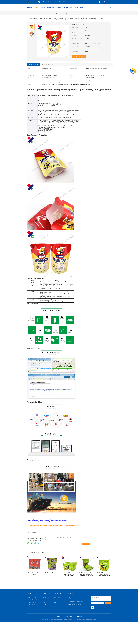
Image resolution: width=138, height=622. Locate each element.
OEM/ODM (56, 599)
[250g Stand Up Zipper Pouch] (51, 563)
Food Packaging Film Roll (32, 604)
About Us (43, 7)
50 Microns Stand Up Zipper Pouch (56, 525)
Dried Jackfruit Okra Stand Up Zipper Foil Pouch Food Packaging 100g (69, 574)
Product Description (47, 64)
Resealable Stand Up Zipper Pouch (72, 525)
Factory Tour (50, 7)
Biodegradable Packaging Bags (33, 599)
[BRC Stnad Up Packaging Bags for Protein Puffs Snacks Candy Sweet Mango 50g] (104, 563)
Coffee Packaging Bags (32, 597)
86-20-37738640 (61, 1)
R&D (55, 602)
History (45, 599)
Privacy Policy (68, 616)
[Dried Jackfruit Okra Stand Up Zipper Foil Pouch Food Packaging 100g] (69, 563)
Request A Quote (78, 7)
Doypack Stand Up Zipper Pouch (34, 573)
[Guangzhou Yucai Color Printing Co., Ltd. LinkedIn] (99, 2)
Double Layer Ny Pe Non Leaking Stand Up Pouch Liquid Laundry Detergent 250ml (71, 13)
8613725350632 (37, 540)
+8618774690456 (39, 538)
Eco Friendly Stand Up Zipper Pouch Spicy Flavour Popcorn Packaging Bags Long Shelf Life (86, 575)
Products (36, 7)
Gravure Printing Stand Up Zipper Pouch (38, 525)
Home (30, 7)
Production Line (57, 597)
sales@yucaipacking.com (47, 1)
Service (44, 602)
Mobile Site (79, 616)
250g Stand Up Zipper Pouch (52, 572)
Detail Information (33, 64)
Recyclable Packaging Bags (32, 602)
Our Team (45, 604)
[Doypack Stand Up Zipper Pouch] (34, 563)
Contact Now (79, 56)
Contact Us (69, 7)
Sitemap (58, 616)
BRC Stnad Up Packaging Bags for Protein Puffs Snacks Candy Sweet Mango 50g (104, 574)
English (106, 1)
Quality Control (60, 7)
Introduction (46, 597)
